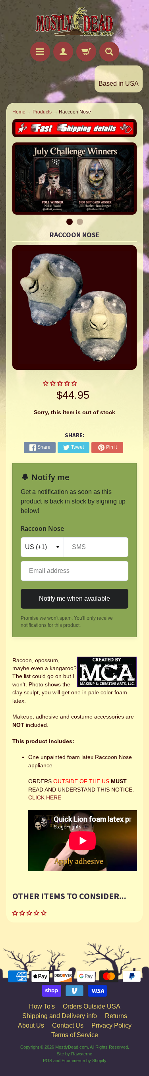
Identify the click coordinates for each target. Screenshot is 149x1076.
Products (42, 112)
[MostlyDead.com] (74, 22)
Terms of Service (74, 1035)
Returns (116, 1016)
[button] (61, 383)
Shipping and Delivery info (59, 1016)
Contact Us (67, 1025)
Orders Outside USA (91, 1006)
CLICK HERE (44, 798)
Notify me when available (74, 598)
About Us (31, 1025)
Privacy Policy (111, 1025)
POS (47, 1060)
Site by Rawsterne (74, 1053)
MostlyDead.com (71, 1047)
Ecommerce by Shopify (84, 1060)
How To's (42, 1006)
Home (18, 112)
